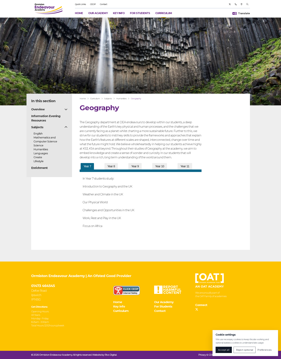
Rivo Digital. (111, 354)
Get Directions (39, 306)
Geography (136, 98)
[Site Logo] (48, 9)
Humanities (121, 98)
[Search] (247, 4)
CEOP (93, 4)
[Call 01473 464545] (236, 4)
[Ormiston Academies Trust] (209, 280)
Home (79, 13)
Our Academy (98, 13)
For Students (140, 13)
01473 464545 (43, 286)
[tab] (87, 166)
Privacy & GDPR (206, 354)
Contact (103, 4)
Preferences (264, 349)
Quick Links (80, 4)
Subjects (108, 98)
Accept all (223, 349)
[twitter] (230, 4)
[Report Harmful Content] (167, 290)
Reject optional (244, 349)
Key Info (119, 13)
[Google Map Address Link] (241, 4)
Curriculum (163, 13)
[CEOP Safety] (126, 290)
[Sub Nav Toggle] (66, 109)
